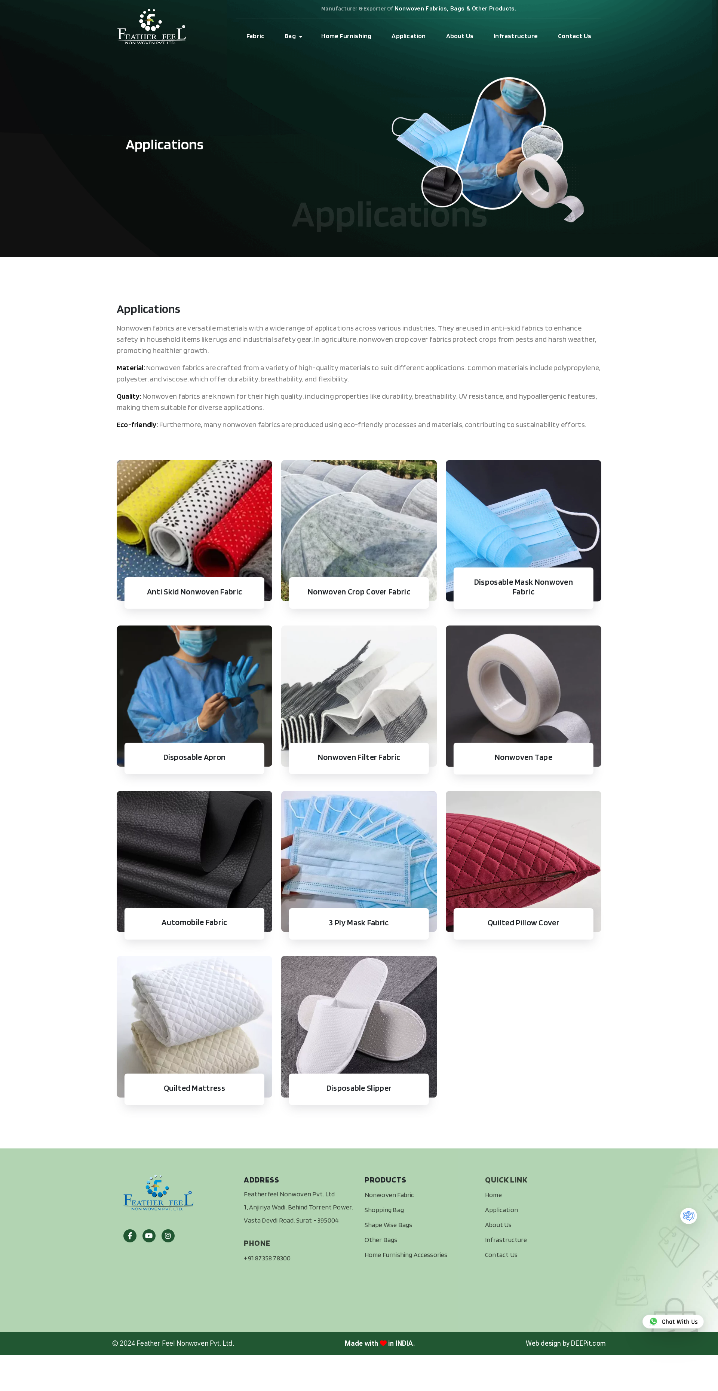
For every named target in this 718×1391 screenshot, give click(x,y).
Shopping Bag (384, 1210)
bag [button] (290, 36)
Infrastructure (516, 36)
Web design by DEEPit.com (566, 1343)
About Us (460, 36)
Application (409, 36)
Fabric (255, 36)
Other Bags (381, 1240)
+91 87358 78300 (267, 1258)
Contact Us (574, 36)
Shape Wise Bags (388, 1225)
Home (493, 1195)
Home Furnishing (346, 36)
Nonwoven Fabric (389, 1195)
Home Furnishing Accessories (406, 1254)
